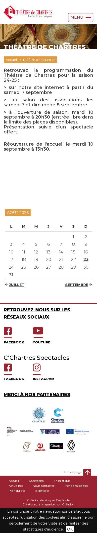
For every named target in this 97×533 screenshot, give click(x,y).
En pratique (61, 481)
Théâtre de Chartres (39, 60)
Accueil (12, 60)
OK (70, 529)
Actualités (16, 486)
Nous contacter (43, 486)
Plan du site (17, 490)
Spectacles (36, 481)
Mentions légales (76, 486)
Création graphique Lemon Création (48, 504)
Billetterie (42, 490)
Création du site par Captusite (48, 500)
